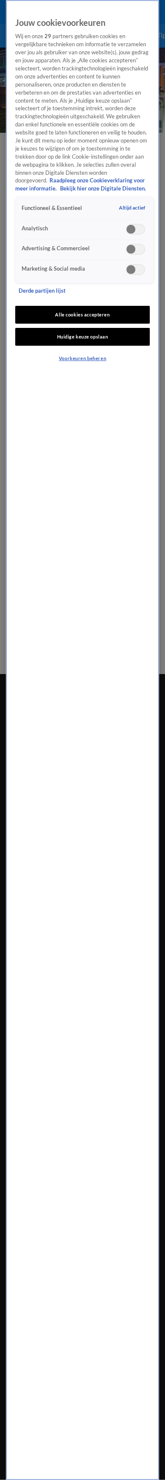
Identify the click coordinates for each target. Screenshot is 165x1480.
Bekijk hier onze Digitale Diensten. (103, 188)
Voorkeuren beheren (82, 358)
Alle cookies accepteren (82, 314)
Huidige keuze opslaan (82, 336)
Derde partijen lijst (42, 291)
